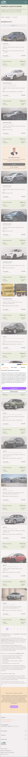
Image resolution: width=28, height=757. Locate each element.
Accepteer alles (14, 388)
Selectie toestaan (14, 391)
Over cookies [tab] (14, 367)
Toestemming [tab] (5, 367)
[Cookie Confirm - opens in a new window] (22, 364)
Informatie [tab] (23, 367)
